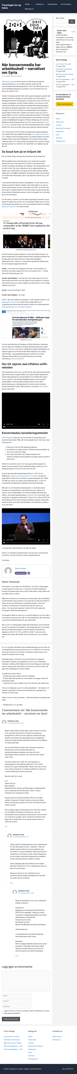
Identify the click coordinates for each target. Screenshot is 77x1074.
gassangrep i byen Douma (11, 302)
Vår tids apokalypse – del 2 (65, 79)
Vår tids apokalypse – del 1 (65, 84)
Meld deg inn (29, 9)
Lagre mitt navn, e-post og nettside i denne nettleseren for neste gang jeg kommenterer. (26, 1012)
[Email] (28, 573)
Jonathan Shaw (32, 495)
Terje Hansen (18, 76)
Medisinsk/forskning (63, 128)
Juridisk (58, 125)
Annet (58, 119)
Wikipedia (11, 349)
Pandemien (60, 131)
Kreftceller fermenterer (64, 69)
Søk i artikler (60, 18)
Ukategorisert (60, 141)
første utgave (9, 81)
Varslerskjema (52, 4)
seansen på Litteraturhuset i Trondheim (24, 476)
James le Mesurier (17, 359)
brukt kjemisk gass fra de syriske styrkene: (17, 307)
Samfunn (59, 138)
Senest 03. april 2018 (9, 207)
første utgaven (8, 438)
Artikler (27, 4)
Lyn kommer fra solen (63, 64)
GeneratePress (36, 1069)
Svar (6, 826)
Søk (72, 21)
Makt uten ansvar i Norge (64, 74)
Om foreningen (66, 4)
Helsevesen (60, 122)
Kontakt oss (40, 4)
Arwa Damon (43, 386)
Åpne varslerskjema (65, 104)
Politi (57, 135)
